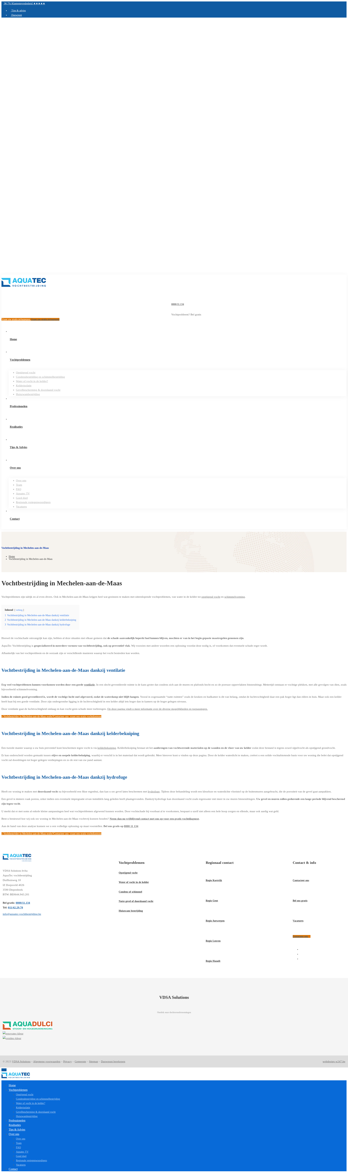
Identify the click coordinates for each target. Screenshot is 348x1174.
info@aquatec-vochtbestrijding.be (22, 914)
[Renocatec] (174, 1033)
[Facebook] (301, 949)
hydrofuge (154, 791)
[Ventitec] (174, 1038)
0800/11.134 (177, 304)
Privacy (67, 1061)
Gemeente (80, 1061)
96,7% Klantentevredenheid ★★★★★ (24, 3)
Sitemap (93, 1061)
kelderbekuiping (107, 747)
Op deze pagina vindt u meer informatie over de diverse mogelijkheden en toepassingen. (157, 708)
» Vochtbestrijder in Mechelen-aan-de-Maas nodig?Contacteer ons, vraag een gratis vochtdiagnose (51, 716)
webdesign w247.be (334, 1061)
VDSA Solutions (21, 1061)
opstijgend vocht (210, 596)
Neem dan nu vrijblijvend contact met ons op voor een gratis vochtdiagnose (154, 818)
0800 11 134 (131, 826)
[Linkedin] (301, 958)
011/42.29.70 (15, 907)
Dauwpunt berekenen (113, 1061)
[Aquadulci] (174, 1026)
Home (12, 556)
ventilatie (89, 684)
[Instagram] (301, 954)
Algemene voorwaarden (46, 1061)
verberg (19, 610)
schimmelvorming (234, 596)
